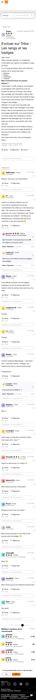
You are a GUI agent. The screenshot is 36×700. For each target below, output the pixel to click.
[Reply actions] (33, 237)
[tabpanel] (18, 398)
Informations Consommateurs (18, 698)
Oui (16, 674)
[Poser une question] (31, 695)
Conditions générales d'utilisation (11, 691)
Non (6, 674)
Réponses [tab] (5, 168)
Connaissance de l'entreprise (9, 696)
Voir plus (32, 628)
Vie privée (4, 698)
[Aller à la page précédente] (12, 625)
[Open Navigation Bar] (2, 2)
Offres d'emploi (25, 696)
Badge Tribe (6, 27)
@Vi (3, 240)
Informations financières (18, 695)
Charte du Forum (6, 689)
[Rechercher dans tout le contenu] (31, 15)
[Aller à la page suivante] (27, 625)
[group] (4, 145)
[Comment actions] (34, 176)
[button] (4, 246)
